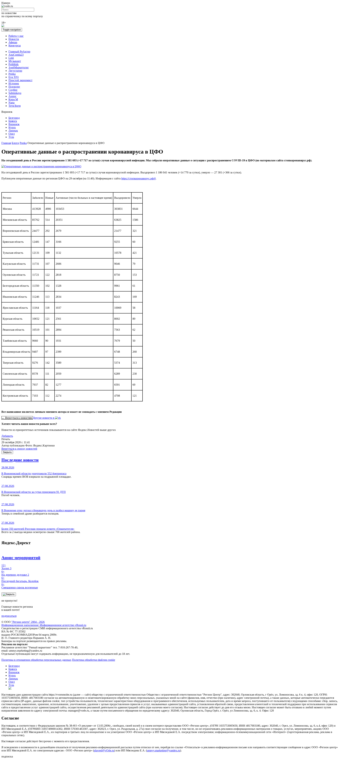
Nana (11, 102)
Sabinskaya (14, 93)
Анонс (12, 96)
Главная (6, 143)
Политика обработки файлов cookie (93, 659)
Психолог (14, 86)
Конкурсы (14, 45)
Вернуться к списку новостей (19, 448)
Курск (12, 127)
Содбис (13, 89)
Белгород (14, 117)
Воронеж (13, 124)
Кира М (13, 99)
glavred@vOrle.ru (104, 750)
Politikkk (13, 64)
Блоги (15, 143)
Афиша (12, 42)
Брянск (12, 121)
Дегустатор (15, 70)
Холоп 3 (6, 567)
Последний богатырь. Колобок (20, 579)
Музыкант (14, 61)
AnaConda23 (16, 54)
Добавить (7, 435)
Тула (11, 136)
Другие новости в (44, 417)
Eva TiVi (13, 77)
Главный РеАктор (19, 51)
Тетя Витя (14, 105)
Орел (11, 133)
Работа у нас (16, 35)
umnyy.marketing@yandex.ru (163, 750)
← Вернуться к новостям (17, 417)
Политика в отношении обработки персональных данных (36, 659)
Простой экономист (20, 80)
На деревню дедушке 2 (15, 573)
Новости (13, 39)
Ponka (12, 73)
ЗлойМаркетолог (18, 67)
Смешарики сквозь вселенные (19, 586)
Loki (11, 57)
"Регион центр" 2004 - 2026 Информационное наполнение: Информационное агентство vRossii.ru (43, 623)
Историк (13, 83)
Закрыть (7, 452)
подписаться (8, 615)
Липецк (13, 130)
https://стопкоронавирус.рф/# (138, 178)
